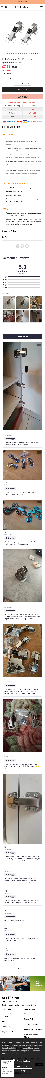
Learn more (14, 1053)
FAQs (4, 237)
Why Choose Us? (8, 1032)
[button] (22, 62)
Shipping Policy (9, 231)
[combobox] (5, 328)
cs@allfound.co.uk (13, 1001)
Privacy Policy (29, 1019)
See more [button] (32, 883)
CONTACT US (22, 2)
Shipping (27, 1014)
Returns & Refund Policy (33, 1029)
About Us (5, 1021)
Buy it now (22, 97)
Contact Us (6, 1027)
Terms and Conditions (32, 1024)
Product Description (11, 127)
